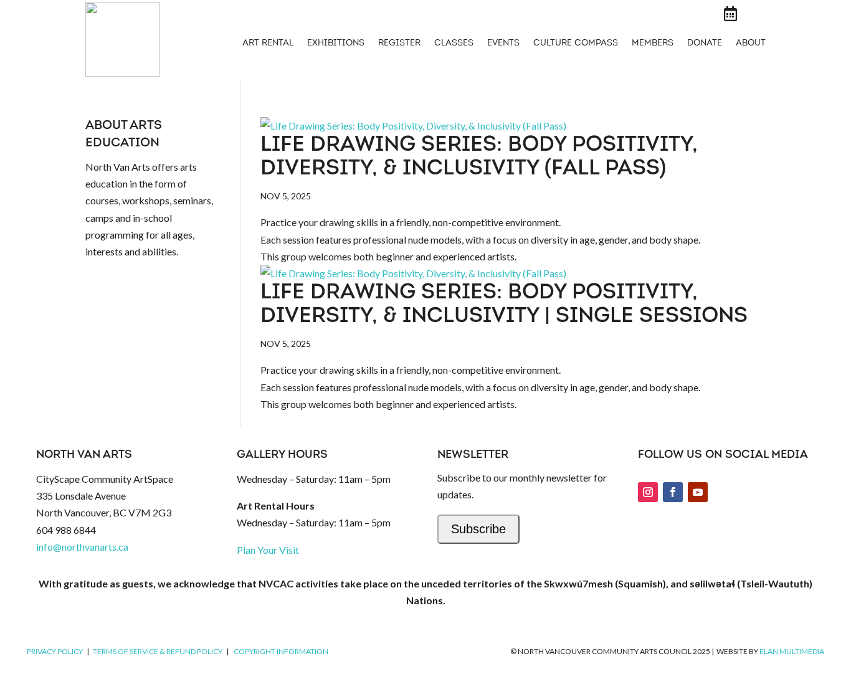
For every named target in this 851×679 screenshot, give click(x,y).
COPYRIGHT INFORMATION (281, 651)
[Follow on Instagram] (648, 492)
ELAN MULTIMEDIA (791, 651)
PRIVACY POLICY (55, 651)
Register (399, 43)
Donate (704, 43)
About (751, 43)
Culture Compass (575, 43)
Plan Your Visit (268, 550)
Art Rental (267, 43)
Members (652, 43)
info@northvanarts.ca (82, 547)
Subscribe (478, 529)
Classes (453, 43)
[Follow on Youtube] (698, 492)
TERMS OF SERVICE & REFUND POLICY (157, 651)
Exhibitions (335, 43)
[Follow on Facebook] (673, 492)
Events (503, 43)
